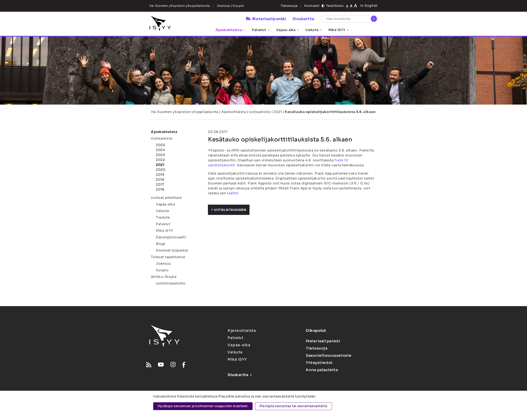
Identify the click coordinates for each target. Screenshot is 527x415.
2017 (160, 184)
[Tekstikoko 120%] (355, 5)
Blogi (160, 244)
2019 (160, 175)
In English (369, 5)
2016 (160, 189)
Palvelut (259, 30)
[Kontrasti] (323, 5)
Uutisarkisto (260, 112)
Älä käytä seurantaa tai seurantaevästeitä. (293, 406)
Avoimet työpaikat (172, 250)
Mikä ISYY (336, 30)
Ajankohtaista (229, 30)
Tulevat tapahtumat (168, 257)
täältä (232, 193)
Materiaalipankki (269, 18)
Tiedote (163, 217)
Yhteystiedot (319, 362)
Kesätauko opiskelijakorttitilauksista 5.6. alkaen (330, 112)
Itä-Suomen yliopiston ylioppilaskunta (184, 112)
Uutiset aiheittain (166, 198)
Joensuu (163, 263)
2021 (278, 112)
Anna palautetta (322, 370)
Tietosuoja (289, 6)
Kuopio (162, 270)
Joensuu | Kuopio (230, 6)
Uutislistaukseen (230, 210)
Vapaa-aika (286, 30)
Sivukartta (303, 18)
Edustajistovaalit (171, 237)
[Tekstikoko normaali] (347, 5)
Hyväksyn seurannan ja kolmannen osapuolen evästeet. (202, 406)
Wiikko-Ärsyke (163, 277)
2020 (160, 170)
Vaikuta (311, 30)
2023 (160, 155)
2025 (160, 145)
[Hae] (374, 19)
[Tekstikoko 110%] (351, 5)
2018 (160, 179)
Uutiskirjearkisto (170, 283)
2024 (160, 150)
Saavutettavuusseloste (329, 355)
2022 (160, 160)
